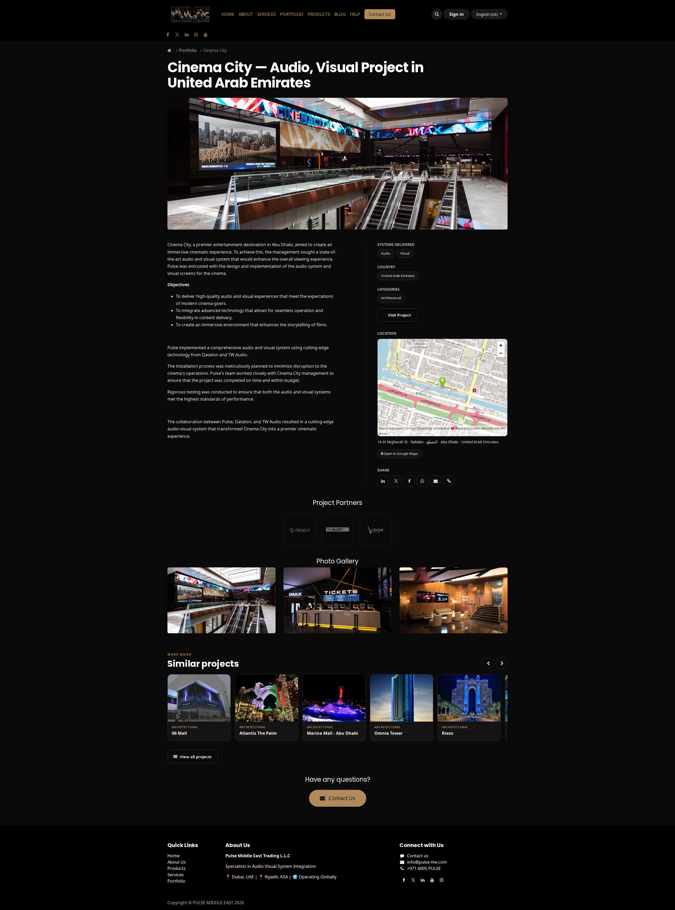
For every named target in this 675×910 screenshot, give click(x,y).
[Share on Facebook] (409, 480)
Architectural (391, 297)
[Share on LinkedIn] (382, 480)
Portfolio (188, 50)
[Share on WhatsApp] (422, 480)
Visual (404, 253)
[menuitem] (228, 14)
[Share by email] (435, 480)
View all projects (195, 756)
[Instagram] (196, 34)
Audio (385, 253)
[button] (436, 14)
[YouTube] (205, 34)
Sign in (456, 14)
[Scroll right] (502, 663)
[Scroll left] (488, 663)
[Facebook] (167, 34)
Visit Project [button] (399, 315)
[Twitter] (177, 34)
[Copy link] (448, 480)
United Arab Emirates (397, 275)
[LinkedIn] (186, 34)
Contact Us (380, 14)
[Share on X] (396, 480)
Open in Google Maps (400, 453)
